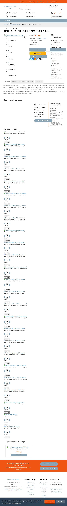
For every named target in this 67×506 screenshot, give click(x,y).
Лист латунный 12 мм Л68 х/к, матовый (14, 256)
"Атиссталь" (57, 37)
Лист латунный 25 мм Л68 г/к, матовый (14, 342)
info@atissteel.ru (57, 491)
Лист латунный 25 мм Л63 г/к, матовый (14, 330)
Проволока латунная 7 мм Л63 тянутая (14, 354)
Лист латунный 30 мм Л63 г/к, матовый (14, 133)
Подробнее (60, 501)
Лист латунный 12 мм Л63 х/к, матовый (14, 244)
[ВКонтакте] (33, 59)
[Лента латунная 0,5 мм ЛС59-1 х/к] (15, 35)
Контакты (31, 494)
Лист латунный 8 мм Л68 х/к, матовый (14, 219)
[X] (40, 59)
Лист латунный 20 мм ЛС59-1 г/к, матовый (15, 305)
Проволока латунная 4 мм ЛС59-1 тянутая (15, 367)
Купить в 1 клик (38, 56)
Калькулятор (31, 482)
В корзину (38, 53)
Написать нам (44, 120)
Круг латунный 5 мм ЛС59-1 (11, 428)
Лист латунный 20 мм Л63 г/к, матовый (14, 281)
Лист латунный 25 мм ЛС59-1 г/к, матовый (15, 317)
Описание (7, 81)
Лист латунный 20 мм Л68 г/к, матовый (14, 293)
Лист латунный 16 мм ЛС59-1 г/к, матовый (15, 268)
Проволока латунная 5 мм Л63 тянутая (14, 391)
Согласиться (49, 501)
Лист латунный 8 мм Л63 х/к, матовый (14, 231)
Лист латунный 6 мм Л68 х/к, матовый (14, 182)
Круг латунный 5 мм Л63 (10, 416)
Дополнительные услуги (26, 81)
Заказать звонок (49, 463)
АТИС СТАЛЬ (42, 38)
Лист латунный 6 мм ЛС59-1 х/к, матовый (15, 158)
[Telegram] (37, 59)
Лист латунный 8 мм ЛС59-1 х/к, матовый (15, 207)
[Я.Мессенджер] (30, 59)
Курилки (31, 485)
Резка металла (13, 28)
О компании (31, 492)
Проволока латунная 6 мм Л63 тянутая (14, 403)
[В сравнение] (24, 37)
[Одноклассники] (35, 59)
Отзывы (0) (39, 81)
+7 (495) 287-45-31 (57, 489)
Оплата (14, 81)
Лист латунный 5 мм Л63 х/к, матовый (14, 146)
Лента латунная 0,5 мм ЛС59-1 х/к (19, 449)
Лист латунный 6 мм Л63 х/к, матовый (14, 170)
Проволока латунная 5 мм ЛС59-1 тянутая (15, 379)
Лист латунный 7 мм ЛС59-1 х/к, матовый (15, 195)
